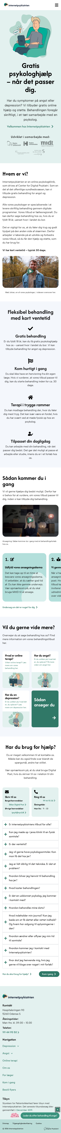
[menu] (56, 5)
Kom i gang (9, 1082)
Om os (6, 1067)
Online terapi (10, 1060)
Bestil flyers (9, 1089)
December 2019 (24, 1110)
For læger (8, 1075)
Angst (6, 1053)
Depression (9, 1046)
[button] (30, 272)
